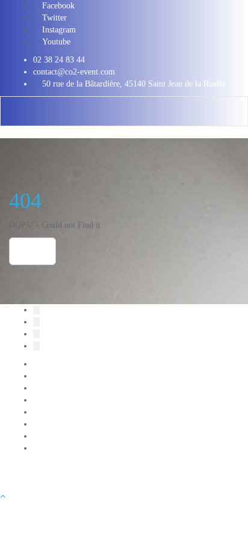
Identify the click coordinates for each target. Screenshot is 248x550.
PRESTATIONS (60, 448)
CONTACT (52, 388)
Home (32, 251)
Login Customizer (64, 424)
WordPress (27, 478)
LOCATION (54, 412)
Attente (45, 375)
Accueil (46, 363)
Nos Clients (52, 436)
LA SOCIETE (57, 400)
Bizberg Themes (129, 478)
